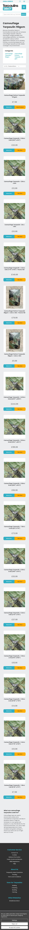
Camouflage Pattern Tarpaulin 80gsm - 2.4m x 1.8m (14, 355)
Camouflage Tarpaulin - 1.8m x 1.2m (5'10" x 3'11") (14, 786)
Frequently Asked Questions (14, 872)
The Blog (14, 874)
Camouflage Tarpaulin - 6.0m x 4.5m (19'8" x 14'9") (14, 570)
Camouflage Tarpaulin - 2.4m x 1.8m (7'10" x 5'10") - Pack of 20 (14, 268)
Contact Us (14, 853)
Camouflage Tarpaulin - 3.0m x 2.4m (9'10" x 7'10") (14, 700)
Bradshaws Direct (14, 901)
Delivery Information (14, 857)
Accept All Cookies (14, 927)
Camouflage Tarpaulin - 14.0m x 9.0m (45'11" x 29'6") (14, 398)
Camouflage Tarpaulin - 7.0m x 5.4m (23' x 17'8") (14, 527)
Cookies (14, 855)
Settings (14, 920)
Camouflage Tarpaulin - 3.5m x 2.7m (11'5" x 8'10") (14, 657)
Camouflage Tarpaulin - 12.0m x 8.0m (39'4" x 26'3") (14, 441)
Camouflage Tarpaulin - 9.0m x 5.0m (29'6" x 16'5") (14, 484)
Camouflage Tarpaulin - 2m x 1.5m (14, 225)
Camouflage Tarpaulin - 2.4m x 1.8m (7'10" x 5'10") (14, 743)
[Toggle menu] (24, 7)
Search (24, 14)
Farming (14, 892)
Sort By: (6, 66)
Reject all (14, 924)
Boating (14, 890)
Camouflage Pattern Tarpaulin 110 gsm (14, 96)
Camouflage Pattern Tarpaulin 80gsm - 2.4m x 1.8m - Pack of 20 (14, 312)
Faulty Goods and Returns (14, 859)
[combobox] (14, 14)
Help (14, 863)
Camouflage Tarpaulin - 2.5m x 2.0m (14, 182)
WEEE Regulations (14, 861)
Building (14, 885)
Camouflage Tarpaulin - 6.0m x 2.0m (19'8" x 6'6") (14, 139)
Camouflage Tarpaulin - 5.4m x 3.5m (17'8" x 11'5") (14, 613)
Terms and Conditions (14, 877)
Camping (14, 887)
